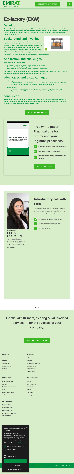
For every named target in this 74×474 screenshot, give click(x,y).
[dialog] (15, 448)
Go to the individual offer (37, 340)
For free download (44, 166)
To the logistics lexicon (37, 112)
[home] (11, 4)
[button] (63, 4)
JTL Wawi (30, 392)
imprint (56, 465)
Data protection (65, 465)
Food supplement (7, 381)
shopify (29, 381)
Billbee (29, 389)
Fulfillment (30, 358)
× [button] (27, 427)
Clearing (29, 360)
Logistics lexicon (7, 407)
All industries (6, 395)
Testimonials (6, 363)
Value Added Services (33, 363)
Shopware (30, 386)
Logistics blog (6, 405)
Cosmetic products (8, 392)
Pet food (4, 384)
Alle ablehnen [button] (15, 465)
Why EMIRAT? (6, 366)
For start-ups (31, 371)
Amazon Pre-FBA (32, 366)
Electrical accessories (9, 386)
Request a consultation (47, 4)
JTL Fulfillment (31, 368)
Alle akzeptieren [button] (15, 461)
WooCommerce (31, 384)
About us (5, 358)
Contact (4, 360)
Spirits (4, 389)
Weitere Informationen (20, 442)
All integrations (31, 395)
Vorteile (4, 368)
